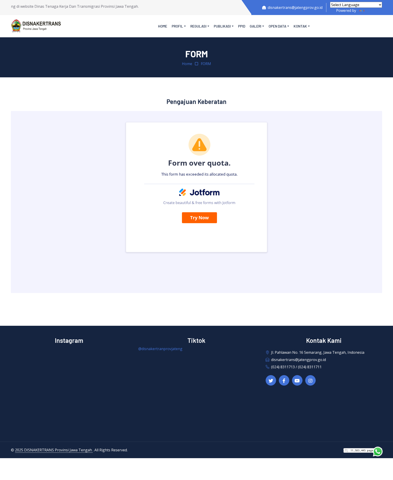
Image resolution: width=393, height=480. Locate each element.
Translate (373, 10)
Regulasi (198, 26)
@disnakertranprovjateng (160, 348)
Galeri (255, 26)
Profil (177, 26)
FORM (206, 63)
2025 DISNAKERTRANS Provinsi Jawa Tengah (54, 449)
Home (162, 26)
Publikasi (222, 26)
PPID (241, 26)
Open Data (277, 26)
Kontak (300, 26)
